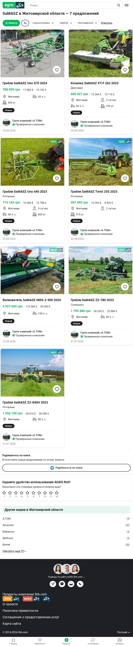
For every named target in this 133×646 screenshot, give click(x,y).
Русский (122, 632)
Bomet (66, 544)
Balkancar (66, 531)
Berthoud (66, 538)
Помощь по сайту (66, 577)
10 (57, 496)
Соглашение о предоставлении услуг (31, 617)
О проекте (10, 604)
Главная (13, 644)
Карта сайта (12, 624)
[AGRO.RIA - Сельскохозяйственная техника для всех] (15, 5)
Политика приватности (20, 611)
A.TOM (66, 518)
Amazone (66, 525)
